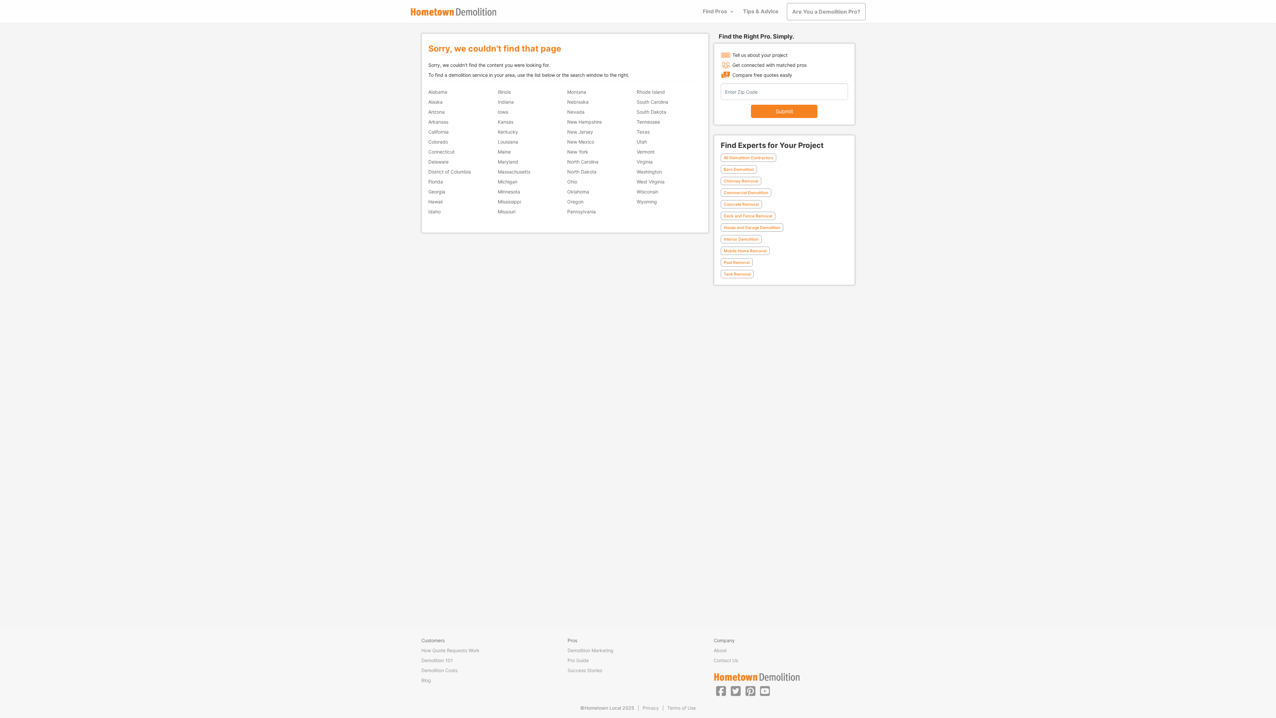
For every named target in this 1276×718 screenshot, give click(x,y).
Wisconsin (647, 191)
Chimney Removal (741, 181)
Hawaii (435, 201)
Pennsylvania (581, 211)
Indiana (506, 102)
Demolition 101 (437, 660)
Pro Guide (578, 660)
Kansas (505, 122)
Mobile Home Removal (745, 250)
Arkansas (438, 122)
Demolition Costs (439, 670)
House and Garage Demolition (752, 227)
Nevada (576, 112)
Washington (649, 172)
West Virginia (651, 181)
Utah (642, 142)
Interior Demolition (741, 239)
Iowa (503, 112)
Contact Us (726, 660)
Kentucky (508, 132)
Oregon (575, 201)
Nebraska (577, 102)
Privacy (651, 708)
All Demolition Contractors (748, 157)
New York (577, 152)
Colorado (438, 142)
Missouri (506, 211)
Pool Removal (737, 262)
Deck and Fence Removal (748, 215)
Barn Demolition (739, 169)
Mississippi (509, 201)
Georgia (436, 191)
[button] (721, 690)
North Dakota (581, 172)
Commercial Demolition (746, 192)
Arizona (436, 112)
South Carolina (652, 102)
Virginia (645, 162)
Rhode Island (651, 92)
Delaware (438, 162)
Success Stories (585, 670)
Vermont (646, 152)
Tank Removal (737, 274)
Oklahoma (578, 191)
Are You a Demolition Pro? (826, 11)
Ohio (572, 181)
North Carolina (582, 162)
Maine (504, 152)
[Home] (453, 12)
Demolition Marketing (590, 650)
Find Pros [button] (715, 11)
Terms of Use (681, 708)
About (720, 650)
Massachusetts (514, 172)
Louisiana (508, 142)
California (438, 132)
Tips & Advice (761, 11)
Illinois (504, 92)
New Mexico (580, 142)
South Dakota (651, 112)
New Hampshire (584, 122)
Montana (576, 92)
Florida (435, 181)
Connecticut (441, 152)
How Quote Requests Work (450, 650)
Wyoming (647, 201)
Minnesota (509, 191)
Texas (643, 132)
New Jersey (580, 132)
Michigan (507, 181)
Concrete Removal (741, 204)
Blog (426, 680)
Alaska (435, 102)
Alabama (437, 92)
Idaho (434, 211)
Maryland (508, 162)
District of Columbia (449, 172)
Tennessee (648, 122)
